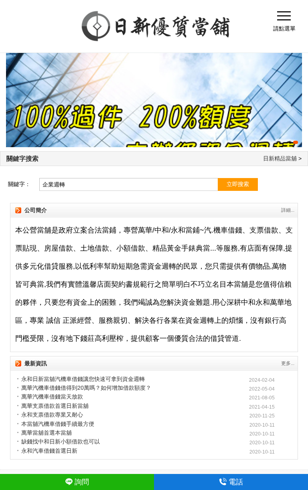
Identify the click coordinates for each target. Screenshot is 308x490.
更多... (287, 363)
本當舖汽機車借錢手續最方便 (57, 424)
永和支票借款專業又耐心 (52, 414)
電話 (236, 482)
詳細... (287, 210)
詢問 (82, 482)
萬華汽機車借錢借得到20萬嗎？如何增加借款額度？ (86, 388)
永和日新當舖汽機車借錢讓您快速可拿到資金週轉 (83, 379)
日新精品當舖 (280, 158)
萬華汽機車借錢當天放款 (52, 396)
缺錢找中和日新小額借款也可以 (60, 441)
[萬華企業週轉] (154, 100)
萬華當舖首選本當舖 (46, 432)
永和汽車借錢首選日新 (49, 450)
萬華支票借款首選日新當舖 (55, 406)
